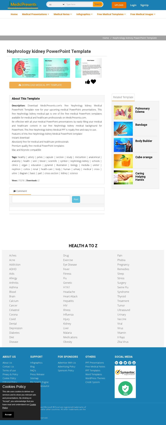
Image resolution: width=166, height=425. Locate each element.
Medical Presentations (34, 14)
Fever (66, 269)
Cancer (13, 305)
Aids (11, 273)
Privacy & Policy (10, 374)
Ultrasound (123, 310)
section (60, 157)
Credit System (92, 382)
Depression (15, 328)
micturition (80, 157)
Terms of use (9, 370)
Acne (12, 260)
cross (97, 169)
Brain (12, 296)
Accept (8, 414)
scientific (52, 161)
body (58, 169)
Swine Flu (122, 287)
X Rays (121, 337)
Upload (119, 5)
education (36, 165)
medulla (85, 165)
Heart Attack (70, 296)
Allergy (13, 278)
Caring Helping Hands (140, 177)
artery (31, 157)
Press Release (37, 374)
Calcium (13, 301)
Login (133, 5)
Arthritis (13, 283)
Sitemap (34, 378)
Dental (13, 323)
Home (14, 14)
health (26, 161)
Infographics (83, 14)
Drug (66, 255)
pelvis (40, 157)
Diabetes (14, 332)
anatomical (94, 157)
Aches (12, 255)
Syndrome (123, 292)
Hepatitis (68, 301)
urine (14, 173)
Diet (11, 337)
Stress (120, 278)
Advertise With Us (67, 362)
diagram (24, 173)
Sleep (120, 273)
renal (35, 169)
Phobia (121, 260)
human (66, 169)
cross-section (51, 173)
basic (32, 173)
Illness (66, 310)
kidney (64, 173)
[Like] (87, 82)
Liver (66, 328)
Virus (120, 328)
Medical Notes (62, 14)
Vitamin (121, 332)
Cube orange (143, 157)
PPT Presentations (94, 362)
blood (42, 161)
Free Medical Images (141, 14)
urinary (76, 169)
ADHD (12, 269)
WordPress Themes (95, 378)
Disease (13, 342)
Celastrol (14, 310)
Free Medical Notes (95, 366)
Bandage (141, 124)
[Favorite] (93, 82)
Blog (32, 366)
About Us (7, 362)
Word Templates (93, 374)
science (74, 173)
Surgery (121, 283)
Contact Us (8, 366)
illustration (61, 165)
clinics (15, 165)
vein (35, 161)
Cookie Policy (9, 378)
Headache (69, 292)
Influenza (68, 314)
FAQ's (33, 370)
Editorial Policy (10, 382)
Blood (12, 292)
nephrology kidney (79, 161)
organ (24, 165)
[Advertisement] (83, 27)
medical (87, 169)
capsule (49, 157)
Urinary (121, 314)
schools (96, 161)
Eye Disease (70, 264)
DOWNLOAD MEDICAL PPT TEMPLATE (41, 84)
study (69, 157)
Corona (13, 314)
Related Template (123, 97)
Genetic (67, 283)
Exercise (68, 260)
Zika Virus (122, 342)
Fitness (67, 273)
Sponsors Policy (66, 370)
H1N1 (66, 287)
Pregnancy (123, 264)
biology (74, 165)
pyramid (49, 165)
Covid (12, 319)
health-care (47, 169)
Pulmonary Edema (142, 110)
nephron (16, 169)
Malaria (67, 332)
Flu (65, 278)
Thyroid (121, 296)
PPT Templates (92, 370)
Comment (21, 191)
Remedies (123, 269)
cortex (27, 169)
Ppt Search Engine (39, 382)
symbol (63, 161)
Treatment (123, 301)
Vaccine (121, 319)
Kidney (67, 323)
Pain (119, 255)
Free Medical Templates (110, 14)
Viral (119, 323)
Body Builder (143, 141)
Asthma (13, 287)
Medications (70, 337)
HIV (65, 305)
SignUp (144, 5)
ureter (96, 165)
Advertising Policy (66, 366)
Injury (66, 319)
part (40, 173)
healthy (21, 157)
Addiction (14, 264)
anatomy (16, 161)
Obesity (67, 342)
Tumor (121, 305)
